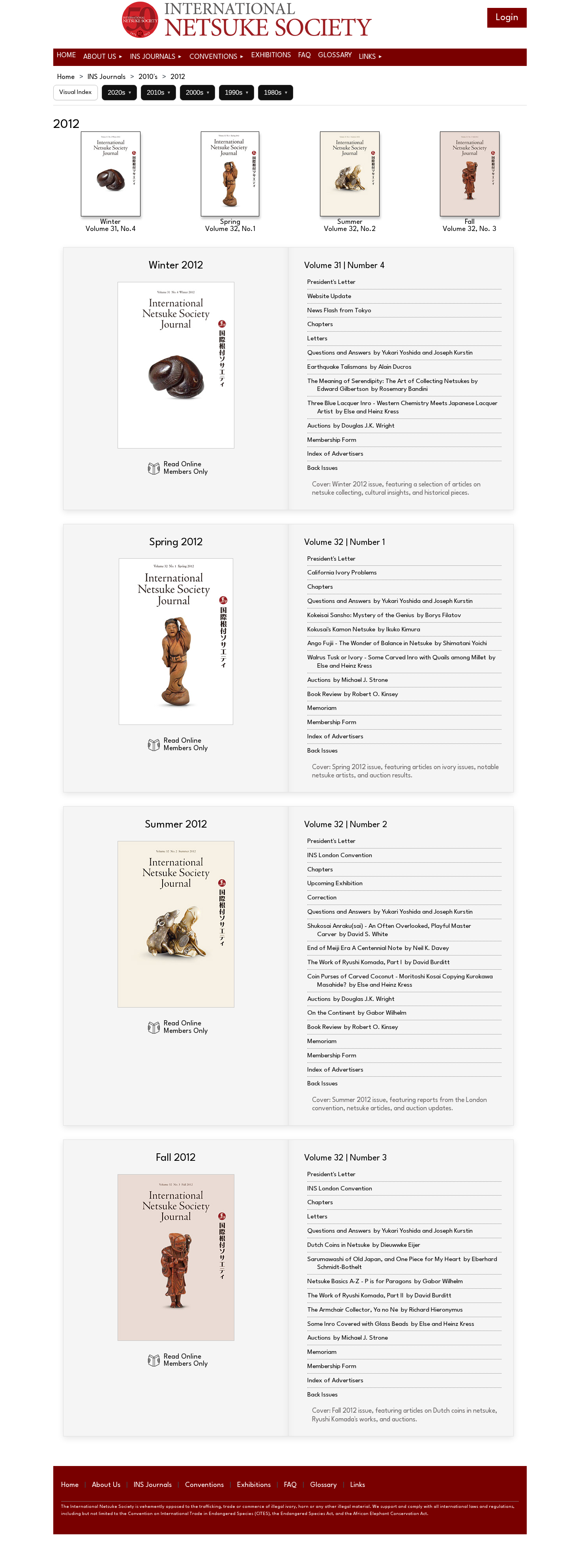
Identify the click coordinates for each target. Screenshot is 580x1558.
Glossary (323, 1485)
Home (66, 77)
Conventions (204, 1485)
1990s (236, 92)
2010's (147, 77)
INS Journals (106, 77)
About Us (106, 1485)
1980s (275, 92)
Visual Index (75, 92)
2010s (158, 92)
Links (357, 1485)
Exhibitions (254, 1485)
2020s (119, 92)
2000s (197, 92)
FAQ (290, 1485)
